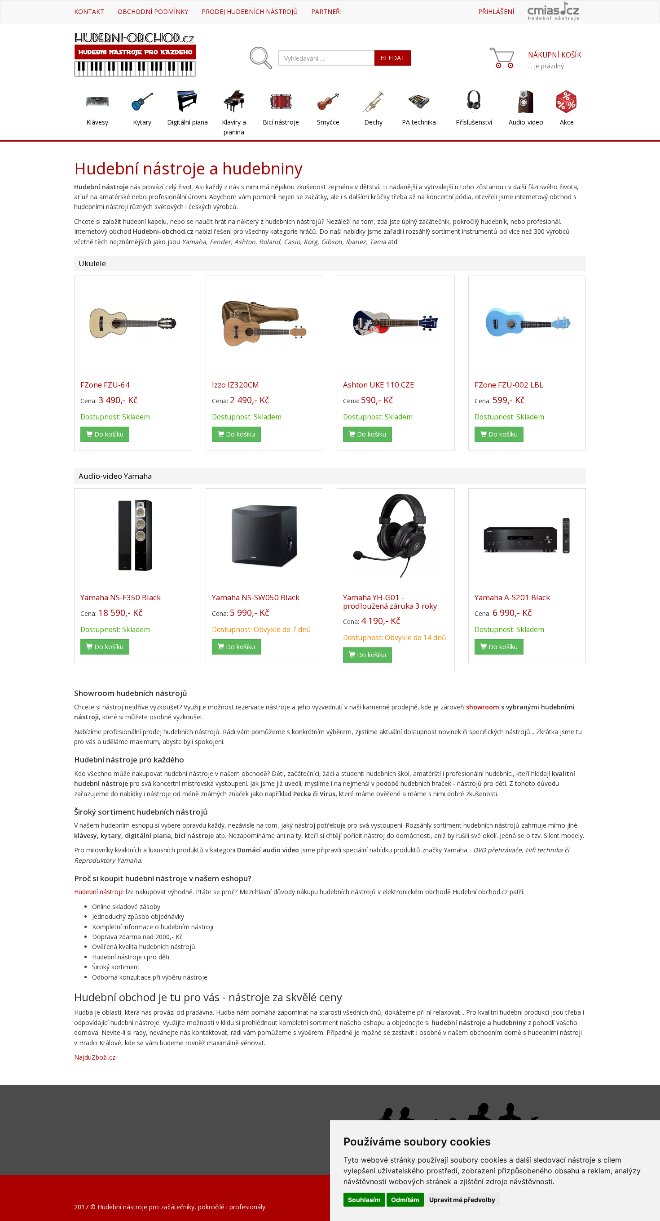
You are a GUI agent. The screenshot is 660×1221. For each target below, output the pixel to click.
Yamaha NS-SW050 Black (255, 597)
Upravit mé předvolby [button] (462, 1199)
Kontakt (89, 11)
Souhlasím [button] (364, 1199)
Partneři (326, 11)
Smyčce (328, 122)
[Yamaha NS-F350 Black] (133, 535)
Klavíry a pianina (234, 127)
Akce (567, 122)
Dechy (373, 122)
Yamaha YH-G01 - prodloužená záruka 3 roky (390, 601)
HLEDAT (392, 57)
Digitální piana (187, 122)
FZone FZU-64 (105, 384)
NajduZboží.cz (94, 1057)
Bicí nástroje (281, 122)
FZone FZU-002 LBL (509, 384)
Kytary (142, 122)
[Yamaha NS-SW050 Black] (264, 535)
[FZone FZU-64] (133, 323)
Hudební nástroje (99, 891)
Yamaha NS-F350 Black (120, 597)
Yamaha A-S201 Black (512, 597)
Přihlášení (496, 11)
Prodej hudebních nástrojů (250, 11)
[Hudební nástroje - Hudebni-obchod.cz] (135, 53)
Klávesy (97, 122)
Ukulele (92, 263)
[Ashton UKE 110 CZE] (396, 323)
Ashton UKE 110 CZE (378, 384)
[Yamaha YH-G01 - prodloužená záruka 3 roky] (396, 535)
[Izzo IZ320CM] (264, 323)
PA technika (419, 122)
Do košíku (107, 434)
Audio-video (526, 122)
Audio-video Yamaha (115, 476)
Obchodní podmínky (153, 11)
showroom (482, 707)
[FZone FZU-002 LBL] (527, 323)
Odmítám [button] (405, 1199)
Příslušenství (474, 122)
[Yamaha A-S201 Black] (527, 535)
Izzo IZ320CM (235, 384)
